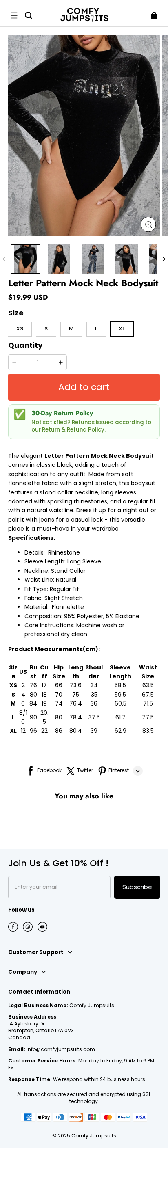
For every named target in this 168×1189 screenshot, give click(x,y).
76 (33, 685)
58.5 (120, 685)
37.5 (94, 717)
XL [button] (122, 328)
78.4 (75, 717)
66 (58, 685)
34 (94, 685)
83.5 (148, 731)
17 (44, 685)
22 (44, 731)
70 (58, 695)
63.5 (148, 685)
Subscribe (137, 887)
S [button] (46, 328)
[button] (14, 15)
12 (23, 731)
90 (33, 717)
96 (33, 731)
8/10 (23, 717)
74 (59, 703)
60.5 (120, 703)
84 (33, 703)
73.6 (76, 685)
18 (44, 695)
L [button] (96, 328)
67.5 (148, 695)
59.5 (120, 695)
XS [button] (19, 328)
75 (75, 695)
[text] (84, 545)
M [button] (71, 328)
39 (94, 731)
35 (94, 695)
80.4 (75, 731)
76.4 (75, 703)
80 (33, 695)
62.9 (120, 731)
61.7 (120, 717)
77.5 (148, 717)
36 (94, 703)
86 (58, 731)
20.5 (44, 717)
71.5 (148, 703)
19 (44, 703)
